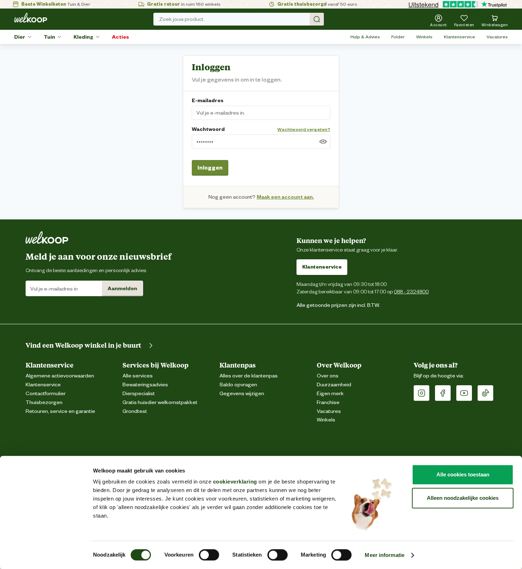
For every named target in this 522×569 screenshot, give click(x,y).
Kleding (83, 37)
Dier (19, 37)
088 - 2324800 (411, 291)
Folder (398, 36)
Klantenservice (459, 36)
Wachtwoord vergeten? (303, 129)
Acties (120, 37)
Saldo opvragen (238, 384)
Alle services (138, 376)
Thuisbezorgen (44, 402)
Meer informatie (384, 555)
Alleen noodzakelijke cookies (463, 498)
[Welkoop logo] (30, 18)
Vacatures (497, 36)
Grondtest (135, 411)
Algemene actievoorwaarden (60, 376)
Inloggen (210, 167)
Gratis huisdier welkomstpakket (160, 402)
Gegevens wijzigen (241, 393)
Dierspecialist (139, 393)
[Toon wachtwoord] (323, 141)
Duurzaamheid (334, 384)
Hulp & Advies (365, 36)
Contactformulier (46, 393)
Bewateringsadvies (145, 384)
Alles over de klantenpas (248, 376)
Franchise (328, 402)
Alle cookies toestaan (462, 474)
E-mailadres (207, 100)
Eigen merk (330, 393)
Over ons (327, 376)
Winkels (424, 36)
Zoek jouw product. (182, 19)
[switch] (209, 554)
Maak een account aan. (285, 196)
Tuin (49, 37)
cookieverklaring (235, 482)
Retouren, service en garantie (60, 411)
